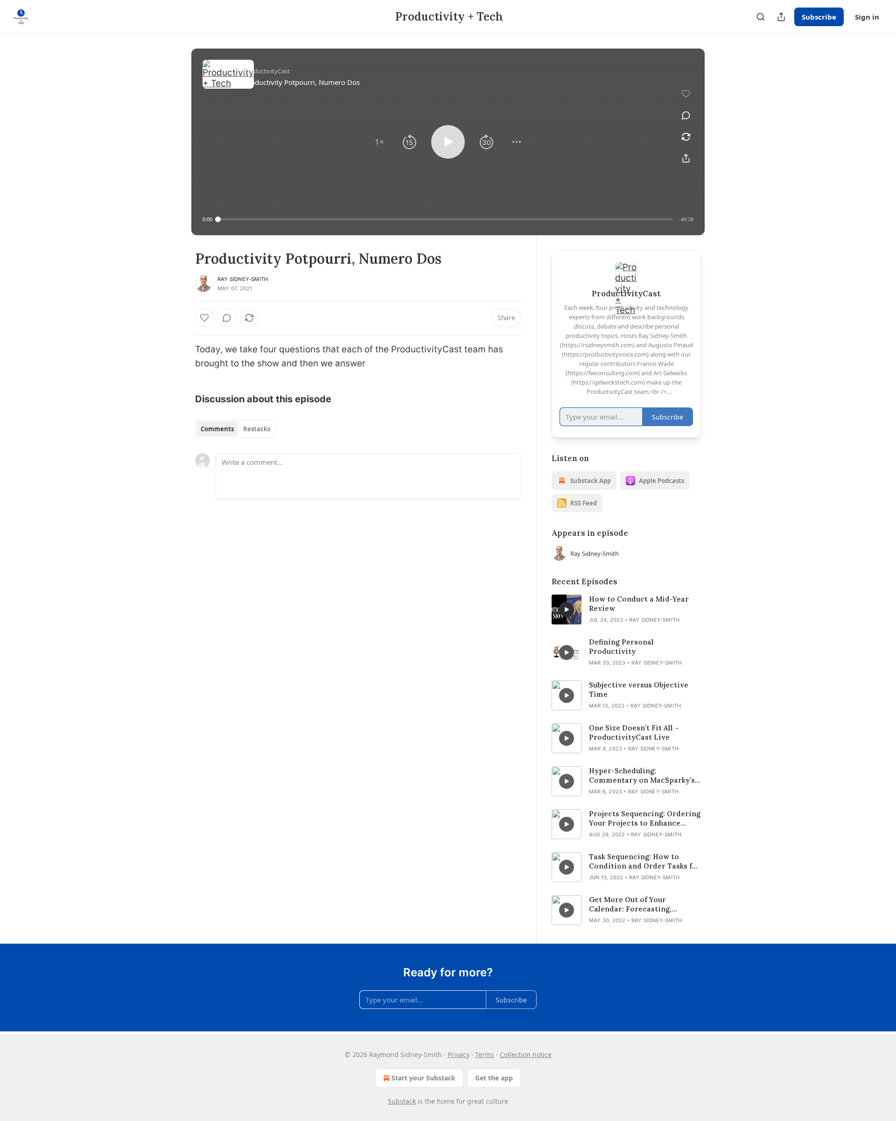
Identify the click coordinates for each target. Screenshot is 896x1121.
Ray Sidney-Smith (242, 279)
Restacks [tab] (256, 429)
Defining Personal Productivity (621, 647)
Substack (402, 1101)
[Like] (204, 317)
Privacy (458, 1054)
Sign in (867, 16)
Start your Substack (423, 1077)
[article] (626, 609)
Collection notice (526, 1054)
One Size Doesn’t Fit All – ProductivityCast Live (634, 732)
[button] (379, 141)
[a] (566, 609)
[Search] (760, 16)
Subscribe (819, 16)
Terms (484, 1054)
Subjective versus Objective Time (638, 689)
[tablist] (235, 429)
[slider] (445, 219)
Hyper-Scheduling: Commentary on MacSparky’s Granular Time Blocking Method (642, 775)
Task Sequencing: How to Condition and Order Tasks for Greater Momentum (644, 861)
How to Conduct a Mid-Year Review (639, 604)
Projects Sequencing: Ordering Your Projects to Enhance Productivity (644, 818)
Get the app (494, 1077)
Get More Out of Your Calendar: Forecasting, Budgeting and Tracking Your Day (641, 904)
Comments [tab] (217, 429)
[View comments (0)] (686, 115)
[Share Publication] (781, 16)
